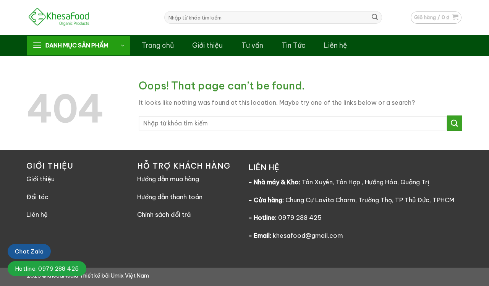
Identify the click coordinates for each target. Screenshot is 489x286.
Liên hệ (335, 45)
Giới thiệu (207, 45)
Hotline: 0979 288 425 (47, 268)
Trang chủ (158, 45)
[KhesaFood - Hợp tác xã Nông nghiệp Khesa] (76, 17)
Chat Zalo (29, 251)
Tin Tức (294, 45)
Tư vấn (252, 45)
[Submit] (374, 17)
